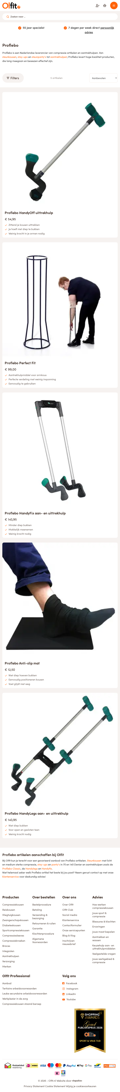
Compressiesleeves (13, 935)
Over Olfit (67, 904)
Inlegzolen (8, 951)
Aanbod (6, 983)
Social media (69, 914)
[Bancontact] (97, 1065)
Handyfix (47, 868)
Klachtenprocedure (43, 933)
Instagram (72, 988)
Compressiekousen (13, 904)
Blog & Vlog (68, 935)
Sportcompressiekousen (15, 930)
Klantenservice (70, 920)
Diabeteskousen (11, 925)
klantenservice (10, 876)
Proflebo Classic (11, 868)
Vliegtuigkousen (11, 914)
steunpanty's (39, 56)
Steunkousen (94, 860)
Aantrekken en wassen (100, 938)
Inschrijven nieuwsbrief (68, 942)
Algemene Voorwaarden (40, 940)
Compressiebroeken (13, 940)
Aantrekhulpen (10, 956)
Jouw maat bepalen (103, 931)
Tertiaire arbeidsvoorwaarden (19, 988)
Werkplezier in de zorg (15, 998)
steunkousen (9, 56)
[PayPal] (69, 1065)
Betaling (37, 909)
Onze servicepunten (73, 930)
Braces (6, 945)
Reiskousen (8, 909)
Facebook (71, 983)
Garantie (37, 928)
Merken (6, 966)
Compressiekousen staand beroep (21, 1003)
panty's (56, 864)
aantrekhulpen (58, 56)
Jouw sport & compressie (99, 914)
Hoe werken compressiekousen (102, 906)
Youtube (71, 999)
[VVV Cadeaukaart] (63, 1073)
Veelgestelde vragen (104, 953)
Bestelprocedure (41, 904)
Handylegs (31, 868)
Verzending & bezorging (39, 916)
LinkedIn (71, 994)
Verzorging (8, 961)
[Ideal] (32, 1065)
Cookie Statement (55, 1086)
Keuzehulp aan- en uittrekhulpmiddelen (103, 947)
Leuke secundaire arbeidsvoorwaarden (24, 993)
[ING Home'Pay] (109, 1065)
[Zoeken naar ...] (7, 16)
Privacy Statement (34, 1086)
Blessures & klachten (103, 921)
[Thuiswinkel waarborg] (14, 1065)
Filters (14, 78)
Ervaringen (98, 926)
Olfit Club (67, 909)
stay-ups (23, 56)
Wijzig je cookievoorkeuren (81, 1086)
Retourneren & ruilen (44, 923)
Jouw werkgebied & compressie (103, 960)
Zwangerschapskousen (15, 920)
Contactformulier (72, 925)
